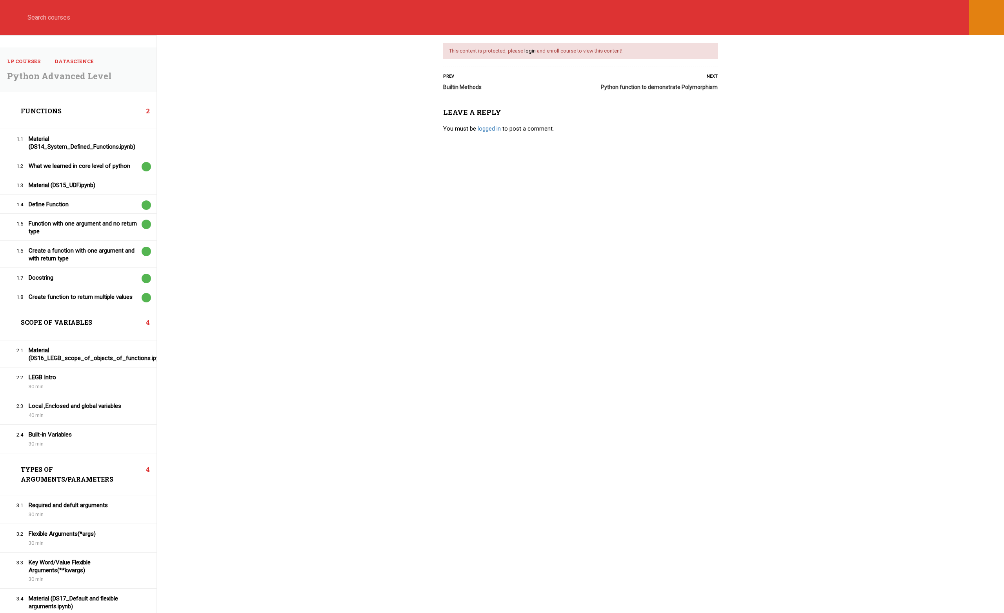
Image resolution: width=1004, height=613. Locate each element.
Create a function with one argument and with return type (82, 254)
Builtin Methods (462, 87)
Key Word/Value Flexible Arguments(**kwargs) (60, 566)
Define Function (49, 204)
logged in (489, 128)
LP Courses (23, 61)
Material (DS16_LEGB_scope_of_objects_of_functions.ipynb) (83, 354)
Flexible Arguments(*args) (62, 533)
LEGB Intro (42, 377)
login (530, 51)
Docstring (41, 277)
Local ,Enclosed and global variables (75, 405)
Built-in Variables (50, 434)
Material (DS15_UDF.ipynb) (62, 185)
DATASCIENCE (74, 61)
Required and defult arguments (68, 505)
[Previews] (146, 166)
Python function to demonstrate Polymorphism (659, 87)
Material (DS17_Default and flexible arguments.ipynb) (73, 602)
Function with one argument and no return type (83, 227)
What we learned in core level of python (79, 165)
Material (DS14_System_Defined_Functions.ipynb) (82, 142)
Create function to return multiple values (81, 296)
